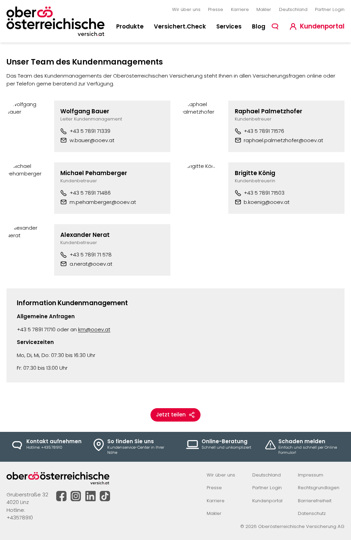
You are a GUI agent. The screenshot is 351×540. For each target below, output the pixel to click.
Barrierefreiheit (314, 500)
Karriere (240, 9)
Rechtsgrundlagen (318, 487)
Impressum (310, 475)
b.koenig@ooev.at (267, 202)
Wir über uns (186, 9)
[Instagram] (76, 496)
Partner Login (329, 9)
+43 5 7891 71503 (264, 192)
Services (229, 26)
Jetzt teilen (171, 414)
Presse (215, 9)
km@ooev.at (94, 329)
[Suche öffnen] (275, 26)
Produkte (130, 26)
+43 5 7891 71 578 (91, 254)
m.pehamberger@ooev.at (103, 202)
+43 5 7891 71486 (90, 192)
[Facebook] (61, 496)
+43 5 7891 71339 (90, 131)
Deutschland (293, 9)
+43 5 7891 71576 (264, 131)
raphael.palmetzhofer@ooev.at (283, 140)
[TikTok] (105, 496)
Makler (263, 9)
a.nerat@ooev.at (91, 263)
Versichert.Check (180, 26)
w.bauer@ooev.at (92, 140)
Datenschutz (312, 513)
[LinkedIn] (90, 496)
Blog (258, 26)
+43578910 (20, 517)
